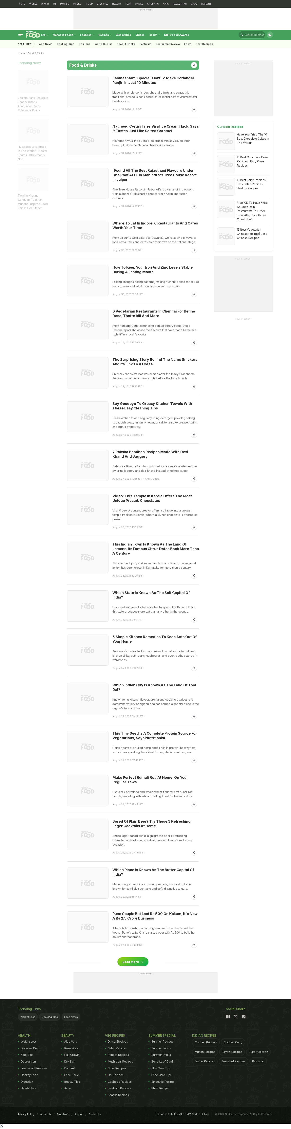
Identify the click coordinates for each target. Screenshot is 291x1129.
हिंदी (54, 3)
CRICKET (78, 3)
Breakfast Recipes (233, 1061)
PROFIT (45, 3)
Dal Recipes (116, 1075)
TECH (128, 3)
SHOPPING (153, 3)
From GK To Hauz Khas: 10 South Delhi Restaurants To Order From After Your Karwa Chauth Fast (252, 211)
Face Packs (72, 1075)
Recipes (103, 34)
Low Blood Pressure (34, 1068)
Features (86, 34)
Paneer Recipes (118, 1054)
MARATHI (206, 3)
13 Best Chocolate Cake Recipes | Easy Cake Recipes (252, 161)
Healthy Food (29, 1075)
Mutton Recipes (205, 1051)
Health (153, 34)
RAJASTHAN (180, 3)
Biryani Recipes (232, 1051)
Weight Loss (27, 1016)
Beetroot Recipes (119, 1088)
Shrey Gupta (152, 478)
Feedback (63, 1114)
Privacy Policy (26, 1114)
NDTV (22, 3)
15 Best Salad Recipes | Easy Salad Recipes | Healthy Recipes (252, 184)
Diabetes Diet (29, 1048)
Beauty (67, 1035)
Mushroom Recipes (120, 1061)
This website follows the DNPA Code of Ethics (182, 1114)
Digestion (27, 1081)
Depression (28, 1061)
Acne (67, 1088)
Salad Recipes (117, 1048)
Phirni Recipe (160, 1088)
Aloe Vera (70, 1041)
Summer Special (162, 1035)
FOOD (90, 3)
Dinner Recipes (118, 1041)
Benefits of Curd (162, 1061)
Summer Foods (161, 1048)
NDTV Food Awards (176, 34)
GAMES (139, 3)
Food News (45, 44)
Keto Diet (27, 1054)
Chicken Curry (233, 1042)
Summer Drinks (161, 1054)
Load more (131, 962)
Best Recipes (204, 44)
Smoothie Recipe (162, 1081)
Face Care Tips (161, 1075)
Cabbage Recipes (120, 1081)
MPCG (194, 3)
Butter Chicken (258, 1051)
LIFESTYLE (102, 3)
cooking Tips (65, 44)
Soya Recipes (117, 1068)
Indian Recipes (204, 1035)
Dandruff (70, 1068)
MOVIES (64, 3)
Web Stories (123, 34)
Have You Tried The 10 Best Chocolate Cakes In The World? (253, 138)
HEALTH (116, 3)
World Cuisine (104, 44)
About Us (45, 1114)
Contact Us (95, 1114)
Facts (187, 44)
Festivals (145, 44)
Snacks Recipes (118, 1095)
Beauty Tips (72, 1081)
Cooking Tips (50, 1016)
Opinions (84, 44)
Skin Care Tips (161, 1068)
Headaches (28, 1088)
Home (21, 53)
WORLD (33, 3)
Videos (140, 34)
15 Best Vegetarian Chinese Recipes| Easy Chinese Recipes (252, 234)
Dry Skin (69, 1061)
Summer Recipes (162, 1041)
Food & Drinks (126, 44)
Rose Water (72, 1048)
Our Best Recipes (230, 127)
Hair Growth (72, 1054)
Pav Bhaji (258, 1061)
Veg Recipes (115, 1035)
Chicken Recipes (206, 1042)
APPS (166, 3)
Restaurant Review (168, 44)
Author (79, 1114)
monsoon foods (63, 34)
